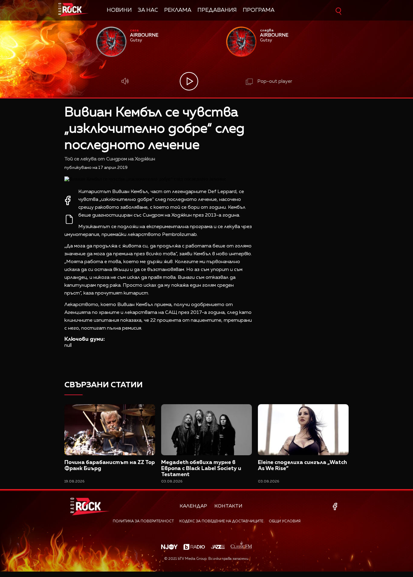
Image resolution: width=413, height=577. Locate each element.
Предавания (217, 10)
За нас (148, 10)
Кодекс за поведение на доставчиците (221, 521)
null (68, 345)
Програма (259, 10)
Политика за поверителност (143, 521)
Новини (119, 10)
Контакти (228, 506)
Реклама (177, 10)
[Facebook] (336, 506)
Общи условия (285, 521)
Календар (193, 506)
